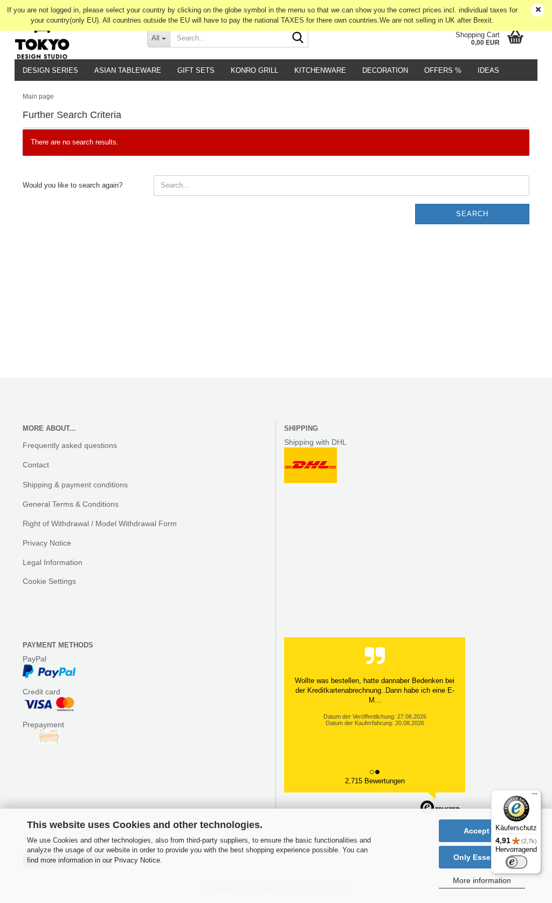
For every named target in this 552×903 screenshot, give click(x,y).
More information (482, 880)
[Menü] (534, 796)
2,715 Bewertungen (375, 781)
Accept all (482, 830)
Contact (36, 464)
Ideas (488, 70)
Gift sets (196, 70)
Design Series (50, 70)
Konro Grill (254, 70)
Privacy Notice (137, 860)
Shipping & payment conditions (75, 484)
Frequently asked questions (70, 445)
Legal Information (52, 562)
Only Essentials (482, 857)
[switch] (516, 862)
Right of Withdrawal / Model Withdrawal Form (100, 523)
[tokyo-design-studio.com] (73, 37)
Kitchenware (320, 70)
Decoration (385, 70)
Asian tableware (127, 70)
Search (472, 214)
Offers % (442, 70)
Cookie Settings (49, 581)
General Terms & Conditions (71, 504)
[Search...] (298, 38)
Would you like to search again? (72, 185)
